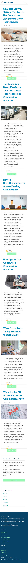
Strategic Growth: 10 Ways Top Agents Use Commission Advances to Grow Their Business (13, 15)
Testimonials (3, 550)
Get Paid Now (4, 532)
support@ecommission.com (14, 524)
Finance (5, 499)
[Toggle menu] (25, 2)
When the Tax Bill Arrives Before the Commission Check (13, 395)
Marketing (5, 502)
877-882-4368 (4, 524)
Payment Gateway (5, 539)
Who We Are (3, 548)
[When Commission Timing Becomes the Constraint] (14, 347)
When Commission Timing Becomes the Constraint (13, 331)
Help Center (3, 552)
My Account (3, 534)
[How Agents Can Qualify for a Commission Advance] (14, 282)
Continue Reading (12, 78)
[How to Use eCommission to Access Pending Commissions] (14, 202)
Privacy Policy (4, 555)
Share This (9, 76)
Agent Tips (5, 493)
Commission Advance (5, 537)
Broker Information (5, 541)
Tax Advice (5, 505)
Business (5, 496)
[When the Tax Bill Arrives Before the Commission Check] (14, 411)
